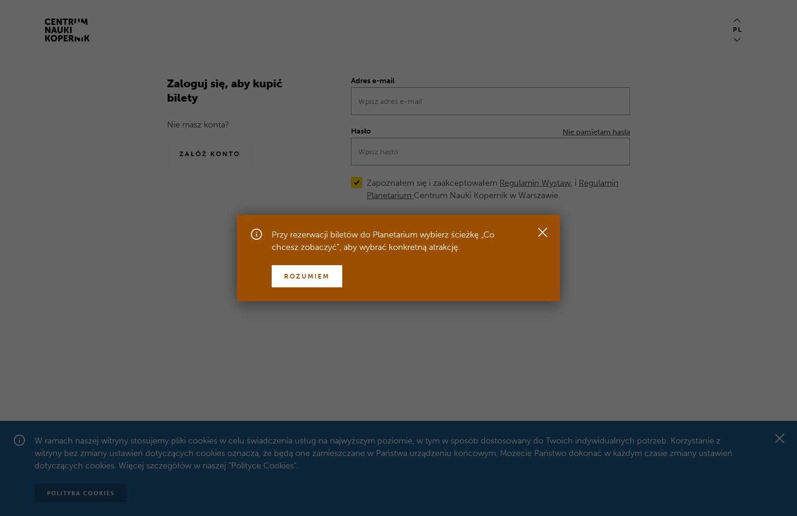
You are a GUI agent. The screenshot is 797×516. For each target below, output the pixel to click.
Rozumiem (307, 276)
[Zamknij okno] (542, 232)
